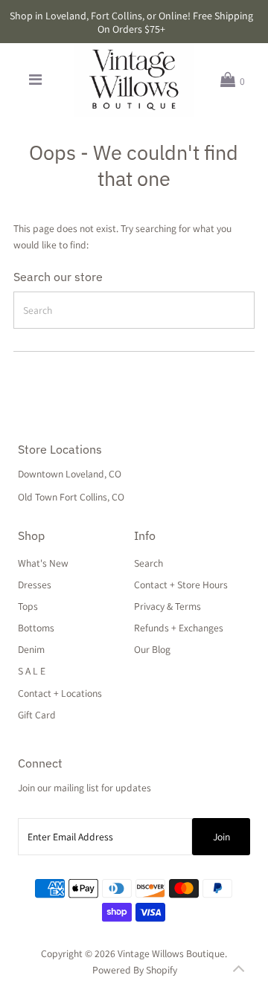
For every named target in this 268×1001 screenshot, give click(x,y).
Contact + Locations (60, 693)
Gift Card (37, 714)
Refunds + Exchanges (178, 627)
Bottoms (36, 627)
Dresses (34, 584)
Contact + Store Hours (181, 584)
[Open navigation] (35, 79)
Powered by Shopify (134, 969)
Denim (31, 649)
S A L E (31, 670)
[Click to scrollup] (238, 971)
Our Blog (152, 649)
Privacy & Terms (167, 606)
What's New (43, 563)
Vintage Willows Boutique (171, 953)
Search (148, 563)
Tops (28, 606)
